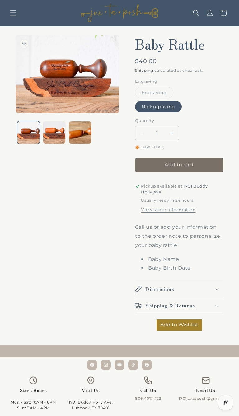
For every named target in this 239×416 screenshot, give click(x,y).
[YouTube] (119, 365)
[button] (13, 13)
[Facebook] (92, 365)
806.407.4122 (148, 398)
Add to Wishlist (179, 325)
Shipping (144, 70)
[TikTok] (133, 365)
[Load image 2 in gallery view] (54, 132)
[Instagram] (106, 365)
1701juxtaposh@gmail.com (205, 398)
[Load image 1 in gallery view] (28, 132)
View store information (168, 210)
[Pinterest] (147, 365)
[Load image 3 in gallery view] (80, 132)
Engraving (157, 94)
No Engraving (158, 107)
